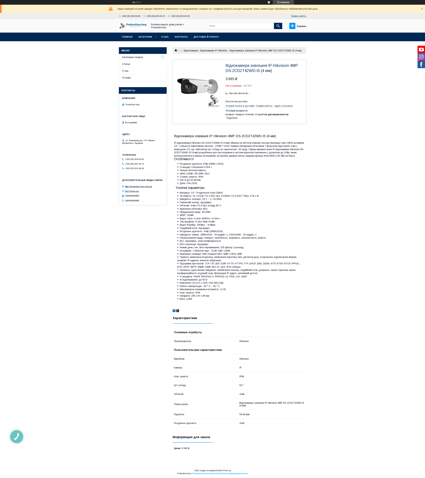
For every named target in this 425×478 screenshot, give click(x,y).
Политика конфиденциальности (233, 473)
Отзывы (126, 77)
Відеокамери (191, 50)
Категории (145, 37)
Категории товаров (132, 57)
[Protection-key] (133, 28)
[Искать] (278, 26)
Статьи (126, 64)
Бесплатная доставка (236, 101)
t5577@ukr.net (132, 191)
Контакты (181, 37)
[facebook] (174, 311)
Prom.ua (227, 470)
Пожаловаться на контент (204, 473)
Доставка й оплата (206, 37)
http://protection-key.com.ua (138, 186)
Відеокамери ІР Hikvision (213, 50)
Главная (127, 37)
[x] (177, 311)
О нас (165, 37)
